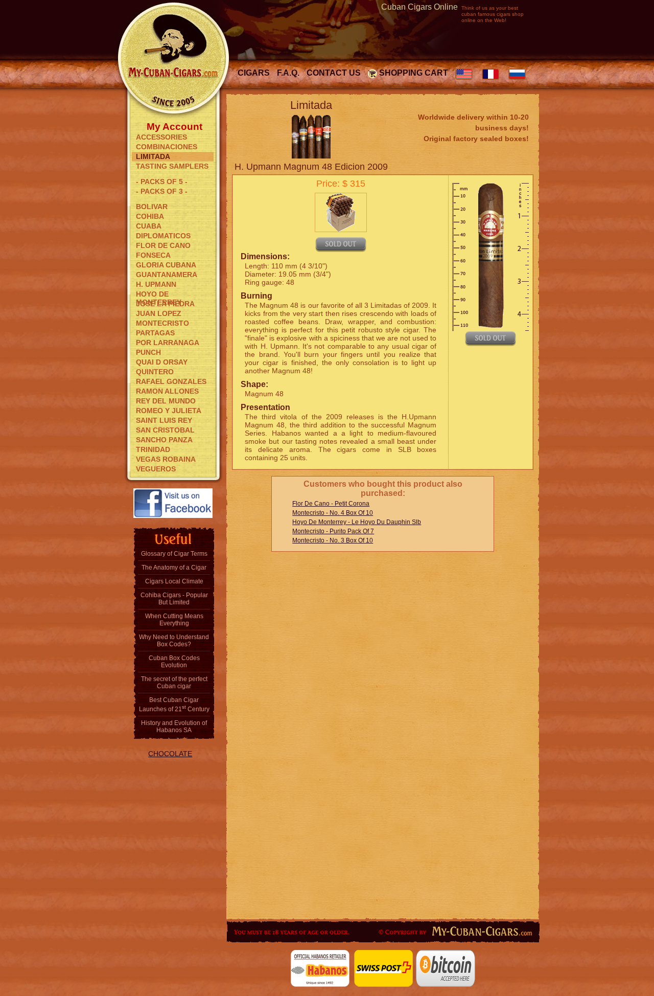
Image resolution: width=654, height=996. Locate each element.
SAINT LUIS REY (164, 420)
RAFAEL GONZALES (171, 381)
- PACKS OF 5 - (162, 181)
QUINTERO (155, 372)
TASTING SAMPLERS (172, 166)
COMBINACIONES (166, 147)
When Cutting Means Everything (174, 620)
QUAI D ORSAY (162, 362)
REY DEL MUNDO (166, 401)
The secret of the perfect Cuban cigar (174, 682)
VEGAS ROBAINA (166, 459)
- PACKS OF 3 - (162, 191)
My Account (174, 125)
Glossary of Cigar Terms (174, 553)
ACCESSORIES (161, 137)
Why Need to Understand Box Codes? (174, 640)
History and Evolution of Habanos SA (174, 726)
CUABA (148, 226)
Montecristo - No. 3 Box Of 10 (332, 540)
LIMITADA (153, 156)
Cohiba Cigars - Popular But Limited (174, 599)
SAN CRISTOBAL (165, 430)
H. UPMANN (156, 284)
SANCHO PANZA (164, 440)
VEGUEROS (156, 469)
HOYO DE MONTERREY (158, 294)
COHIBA (150, 216)
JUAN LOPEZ (158, 313)
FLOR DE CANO (163, 245)
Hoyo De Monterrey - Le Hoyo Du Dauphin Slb (356, 522)
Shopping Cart (413, 73)
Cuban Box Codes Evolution (174, 661)
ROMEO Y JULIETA (168, 410)
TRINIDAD (153, 449)
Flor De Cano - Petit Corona (330, 503)
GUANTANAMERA (166, 274)
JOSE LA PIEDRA (165, 304)
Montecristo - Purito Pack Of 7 (333, 531)
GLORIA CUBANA (166, 265)
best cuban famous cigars (489, 11)
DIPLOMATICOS (163, 236)
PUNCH (148, 352)
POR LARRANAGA (167, 342)
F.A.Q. (288, 73)
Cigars (254, 73)
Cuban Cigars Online (419, 7)
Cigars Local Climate (174, 581)
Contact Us (334, 73)
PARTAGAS (155, 333)
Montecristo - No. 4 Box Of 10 (332, 512)
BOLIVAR (152, 206)
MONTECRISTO (162, 323)
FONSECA (153, 255)
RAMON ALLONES (167, 391)
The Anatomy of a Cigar (174, 567)
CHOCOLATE (170, 754)
